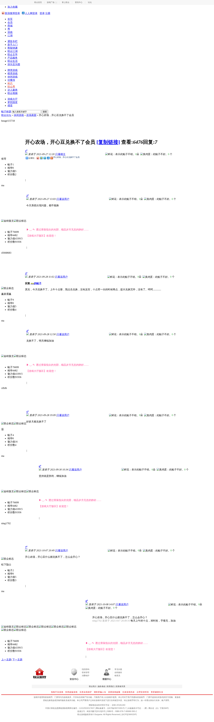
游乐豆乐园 (14, 64)
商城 (10, 25)
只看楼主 (60, 154)
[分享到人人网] (48, 158)
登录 (42, 13)
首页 (10, 19)
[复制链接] (108, 142)
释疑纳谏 (13, 48)
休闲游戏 (13, 76)
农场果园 (31, 115)
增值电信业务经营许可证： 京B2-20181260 (107, 705)
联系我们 (110, 686)
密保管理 (85, 672)
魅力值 (11, 171)
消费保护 (85, 676)
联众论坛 (6, 115)
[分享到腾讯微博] (44, 158)
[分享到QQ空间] (41, 158)
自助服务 (118, 672)
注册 (47, 13)
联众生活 (13, 61)
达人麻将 (13, 90)
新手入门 (13, 44)
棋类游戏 (13, 73)
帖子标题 (6, 111)
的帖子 (36, 283)
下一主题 (17, 659)
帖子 (10, 164)
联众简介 (93, 686)
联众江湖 (13, 51)
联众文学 (13, 54)
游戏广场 (50, 2)
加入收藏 (13, 6)
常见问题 (118, 669)
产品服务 (13, 57)
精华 (10, 167)
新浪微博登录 (12, 13)
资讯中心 (78, 2)
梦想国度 (13, 102)
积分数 (11, 174)
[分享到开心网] (51, 158)
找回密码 (85, 669)
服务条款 (101, 686)
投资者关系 (120, 686)
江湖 (10, 35)
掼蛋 (10, 105)
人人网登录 (31, 13)
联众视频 (13, 93)
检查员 (117, 676)
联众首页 (38, 2)
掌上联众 (65, 2)
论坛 (90, 2)
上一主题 (6, 659)
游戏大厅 (13, 99)
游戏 (10, 32)
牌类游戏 (13, 70)
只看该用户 (63, 199)
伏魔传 (11, 80)
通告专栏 (13, 41)
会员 (10, 22)
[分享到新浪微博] (37, 158)
